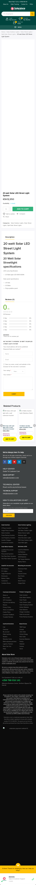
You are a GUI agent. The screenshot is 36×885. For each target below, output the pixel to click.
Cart (4, 627)
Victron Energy (23, 634)
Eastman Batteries (24, 639)
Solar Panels (23, 600)
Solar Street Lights (26, 32)
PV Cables (4, 571)
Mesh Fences (22, 581)
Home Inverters (5, 533)
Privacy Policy (7, 607)
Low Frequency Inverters (8, 538)
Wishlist (5, 636)
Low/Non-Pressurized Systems (7, 550)
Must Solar (22, 636)
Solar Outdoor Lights (13, 32)
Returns (5, 605)
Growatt (21, 629)
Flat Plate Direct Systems (8, 556)
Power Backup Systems (26, 617)
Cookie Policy (7, 612)
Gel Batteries (21, 552)
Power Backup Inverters (8, 535)
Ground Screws (22, 573)
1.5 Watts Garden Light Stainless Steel (25, 426)
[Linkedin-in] (19, 462)
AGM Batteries (22, 557)
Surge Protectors (6, 573)
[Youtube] (14, 462)
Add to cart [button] (10, 439)
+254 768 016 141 (11, 680)
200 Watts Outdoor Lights (25, 530)
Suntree (21, 646)
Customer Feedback (8, 614)
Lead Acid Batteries (23, 549)
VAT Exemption (7, 600)
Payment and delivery (9, 602)
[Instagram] (24, 462)
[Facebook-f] (5, 462)
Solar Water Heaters (25, 597)
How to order (6, 597)
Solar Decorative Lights (24, 538)
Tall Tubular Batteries (24, 559)
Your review (7, 374)
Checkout (5, 629)
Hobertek (21, 644)
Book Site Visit (7, 646)
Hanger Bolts (21, 583)
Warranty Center (7, 639)
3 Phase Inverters (6, 528)
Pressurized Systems (7, 554)
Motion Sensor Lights (24, 533)
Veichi (21, 648)
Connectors (4, 581)
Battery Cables (5, 578)
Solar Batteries (23, 609)
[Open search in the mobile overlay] (18, 14)
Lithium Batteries (22, 554)
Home (3, 32)
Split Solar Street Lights (8, 34)
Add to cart (23, 209)
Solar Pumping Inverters (26, 605)
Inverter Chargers (6, 540)
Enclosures (4, 576)
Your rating (7, 370)
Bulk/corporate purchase (9, 641)
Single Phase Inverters (7, 530)
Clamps (20, 571)
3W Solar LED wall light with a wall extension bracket (8, 427)
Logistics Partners (8, 644)
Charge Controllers (24, 612)
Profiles (20, 578)
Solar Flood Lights (23, 528)
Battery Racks (22, 561)
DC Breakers (5, 569)
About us (5, 595)
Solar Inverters (23, 595)
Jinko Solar (22, 632)
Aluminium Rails (22, 569)
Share (7, 216)
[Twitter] (10, 462)
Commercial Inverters (7, 542)
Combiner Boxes (6, 583)
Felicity (21, 641)
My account (6, 632)
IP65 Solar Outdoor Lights (25, 540)
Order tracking (7, 634)
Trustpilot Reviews (8, 617)
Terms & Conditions (8, 609)
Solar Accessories (24, 614)
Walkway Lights (22, 535)
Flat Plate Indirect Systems (9, 558)
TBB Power (22, 627)
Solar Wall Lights (22, 542)
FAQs (4, 648)
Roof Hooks (21, 576)
